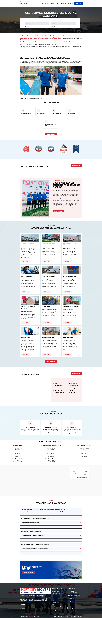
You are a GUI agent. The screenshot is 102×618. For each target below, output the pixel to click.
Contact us (70, 3)
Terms (56, 616)
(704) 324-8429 (71, 598)
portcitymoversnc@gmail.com (74, 595)
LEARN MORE (25, 261)
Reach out (58, 96)
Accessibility (74, 616)
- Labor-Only (54, 604)
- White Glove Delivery (56, 606)
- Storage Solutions (56, 600)
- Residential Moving (56, 593)
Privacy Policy (61, 616)
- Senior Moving (55, 611)
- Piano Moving (55, 608)
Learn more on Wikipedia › (82, 477)
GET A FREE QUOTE (51, 361)
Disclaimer (80, 616)
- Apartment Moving (56, 598)
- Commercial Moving (56, 595)
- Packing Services (55, 602)
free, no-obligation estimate (69, 96)
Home (43, 3)
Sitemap (68, 616)
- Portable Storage (55, 591)
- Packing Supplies (55, 610)
